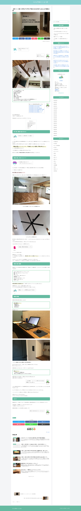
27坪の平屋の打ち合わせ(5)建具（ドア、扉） (36, 110)
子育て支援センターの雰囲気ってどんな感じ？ (60, 50)
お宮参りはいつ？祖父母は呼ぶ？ (58, 55)
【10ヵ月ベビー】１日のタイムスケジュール (60, 60)
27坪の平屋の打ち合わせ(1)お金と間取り (35, 105)
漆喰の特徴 (29, 126)
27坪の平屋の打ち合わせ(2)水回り (34, 106)
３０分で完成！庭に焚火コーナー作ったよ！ (61, 31)
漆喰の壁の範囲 (30, 125)
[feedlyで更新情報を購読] (32, 429)
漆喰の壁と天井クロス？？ (31, 124)
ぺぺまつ (61, 80)
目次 (30, 121)
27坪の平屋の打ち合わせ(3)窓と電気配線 (35, 108)
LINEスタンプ (57, 90)
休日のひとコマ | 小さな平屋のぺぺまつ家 (62, 66)
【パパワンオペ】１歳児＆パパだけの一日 (60, 46)
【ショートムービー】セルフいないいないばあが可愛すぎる (61, 34)
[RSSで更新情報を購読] (34, 429)
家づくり (15, 417)
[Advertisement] (31, 44)
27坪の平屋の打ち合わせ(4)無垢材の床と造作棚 (36, 109)
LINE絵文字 (57, 89)
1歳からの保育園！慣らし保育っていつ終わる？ (60, 29)
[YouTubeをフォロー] (30, 429)
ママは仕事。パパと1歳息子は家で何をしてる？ (60, 39)
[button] (47, 38)
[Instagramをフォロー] (28, 429)
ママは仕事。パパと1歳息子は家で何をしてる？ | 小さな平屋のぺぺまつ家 (61, 47)
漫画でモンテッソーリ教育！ (58, 36)
